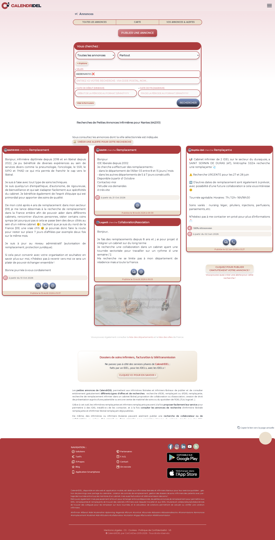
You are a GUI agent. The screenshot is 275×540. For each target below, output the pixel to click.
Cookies (132, 530)
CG (125, 530)
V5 (170, 530)
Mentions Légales (113, 530)
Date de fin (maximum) (152, 88)
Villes (80, 69)
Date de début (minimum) (90, 88)
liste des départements (141, 337)
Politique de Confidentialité (152, 530)
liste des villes (166, 337)
